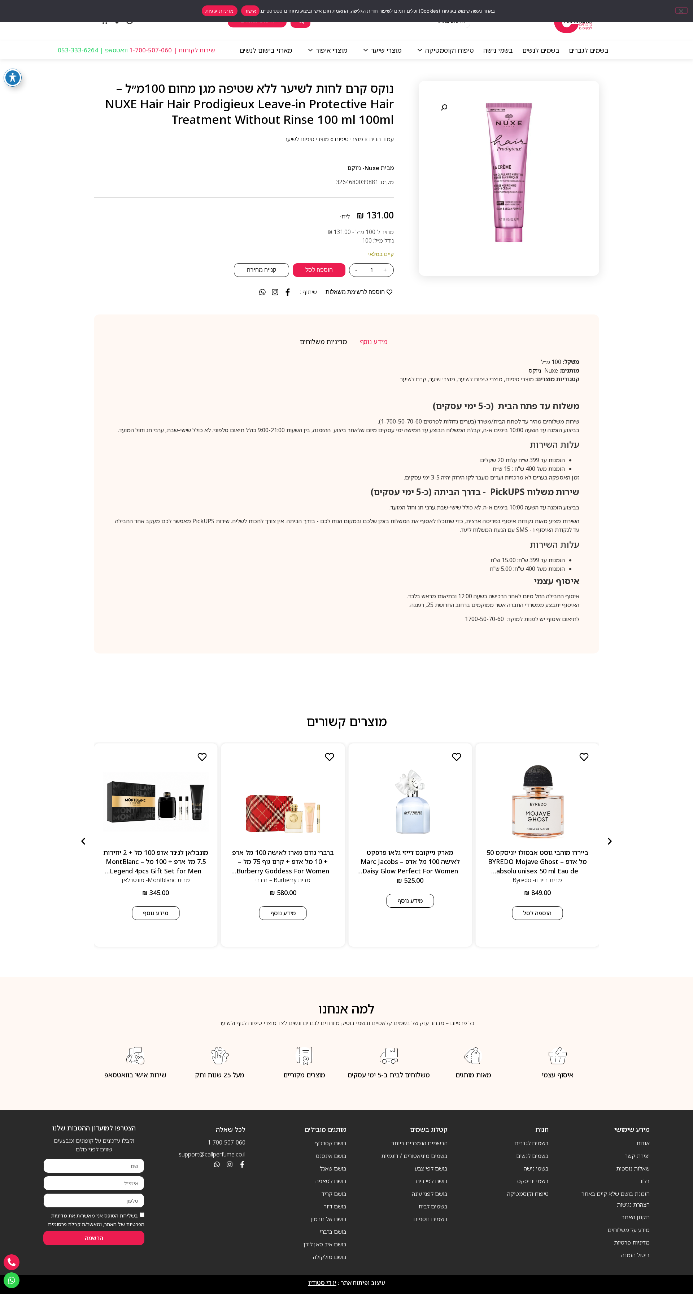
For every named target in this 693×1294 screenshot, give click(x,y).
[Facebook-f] (242, 1164)
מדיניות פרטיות (632, 1242)
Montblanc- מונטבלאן (149, 880)
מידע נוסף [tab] (373, 341)
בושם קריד (334, 1193)
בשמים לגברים (589, 50)
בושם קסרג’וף (330, 1143)
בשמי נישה (498, 50)
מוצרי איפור (331, 50)
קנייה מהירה (261, 270)
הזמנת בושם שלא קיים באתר (615, 1193)
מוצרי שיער (386, 50)
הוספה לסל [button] (537, 913)
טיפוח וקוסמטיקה (449, 50)
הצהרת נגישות (633, 1204)
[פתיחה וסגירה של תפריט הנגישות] (12, 77)
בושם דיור (335, 1206)
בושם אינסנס (331, 1155)
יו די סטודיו (322, 1283)
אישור (250, 11)
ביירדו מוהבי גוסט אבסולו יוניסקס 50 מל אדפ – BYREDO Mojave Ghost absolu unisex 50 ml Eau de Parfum (537, 866)
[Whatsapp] (217, 1164)
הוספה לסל (319, 270)
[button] (443, 107)
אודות (643, 1143)
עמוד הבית (381, 139)
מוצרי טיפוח (349, 139)
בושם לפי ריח (432, 1181)
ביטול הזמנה (635, 1255)
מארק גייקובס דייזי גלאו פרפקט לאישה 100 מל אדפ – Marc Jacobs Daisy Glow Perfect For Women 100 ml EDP (410, 866)
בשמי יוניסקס (533, 1181)
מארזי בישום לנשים (266, 50)
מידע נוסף (410, 901)
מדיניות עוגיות (219, 11)
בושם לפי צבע (431, 1168)
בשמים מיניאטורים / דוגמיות (414, 1155)
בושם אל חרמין (328, 1219)
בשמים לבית (433, 1206)
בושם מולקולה (329, 1256)
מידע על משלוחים (628, 1229)
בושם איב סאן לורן (325, 1244)
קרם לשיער (413, 379)
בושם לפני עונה (430, 1193)
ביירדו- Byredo (530, 880)
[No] (681, 10)
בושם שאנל (333, 1168)
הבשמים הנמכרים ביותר (419, 1143)
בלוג (645, 1181)
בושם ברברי (333, 1231)
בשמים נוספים (430, 1219)
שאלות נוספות (633, 1168)
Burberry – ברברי (275, 880)
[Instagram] (229, 1164)
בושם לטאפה (330, 1181)
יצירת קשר (637, 1155)
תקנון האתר (636, 1217)
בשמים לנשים (540, 50)
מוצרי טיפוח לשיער (306, 139)
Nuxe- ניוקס (363, 168)
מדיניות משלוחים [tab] (323, 341)
